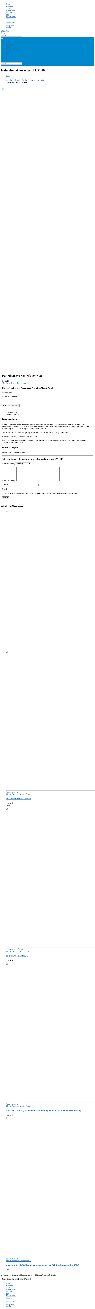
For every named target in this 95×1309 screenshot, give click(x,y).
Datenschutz (10, 23)
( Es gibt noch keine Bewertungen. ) (15, 383)
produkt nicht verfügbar (14, 949)
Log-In (8, 27)
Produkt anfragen (12, 792)
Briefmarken (10, 10)
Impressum (10, 25)
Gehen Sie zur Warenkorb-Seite (12, 1279)
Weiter (27, 1279)
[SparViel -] (5, 31)
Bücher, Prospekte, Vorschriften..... (18, 794)
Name (5, 485)
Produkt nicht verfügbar (11, 405)
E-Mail (5, 489)
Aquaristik (9, 6)
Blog (7, 15)
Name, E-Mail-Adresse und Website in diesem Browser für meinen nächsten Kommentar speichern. (41, 493)
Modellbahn (10, 13)
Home (8, 4)
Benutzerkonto (11, 17)
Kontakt (8, 19)
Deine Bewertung (8, 464)
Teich (8, 8)
